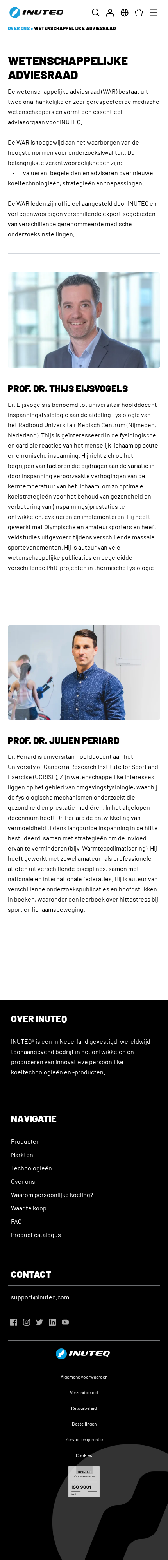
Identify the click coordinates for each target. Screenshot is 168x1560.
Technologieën (31, 1168)
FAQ (16, 1221)
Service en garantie (84, 1439)
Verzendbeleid (84, 1392)
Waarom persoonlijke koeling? (52, 1194)
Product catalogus (36, 1234)
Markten (22, 1154)
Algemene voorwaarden (84, 1376)
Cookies (84, 1455)
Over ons (23, 1181)
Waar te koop (28, 1208)
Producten (25, 1141)
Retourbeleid (84, 1408)
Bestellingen (84, 1423)
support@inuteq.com (40, 1297)
